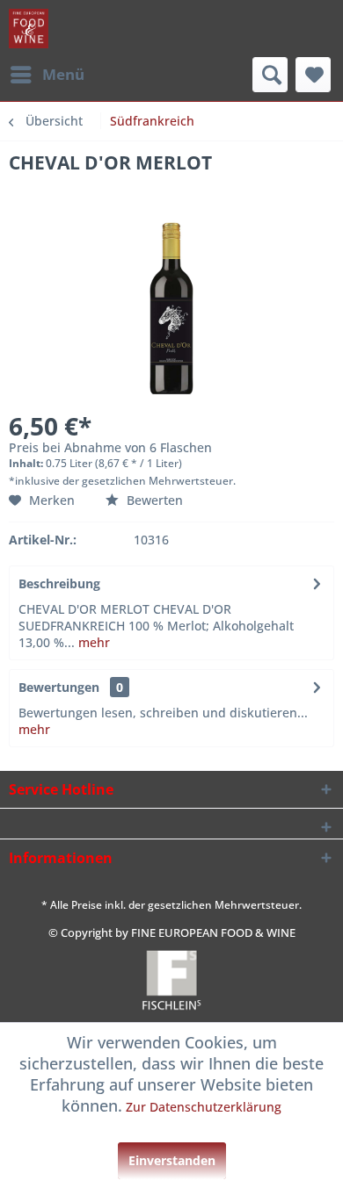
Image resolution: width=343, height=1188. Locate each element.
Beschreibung (59, 583)
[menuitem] (46, 74)
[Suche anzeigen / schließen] (270, 74)
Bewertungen (58, 687)
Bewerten (153, 500)
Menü (63, 74)
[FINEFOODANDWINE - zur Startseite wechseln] (28, 28)
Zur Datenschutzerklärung (203, 1106)
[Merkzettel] (313, 74)
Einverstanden (171, 1160)
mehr (92, 642)
